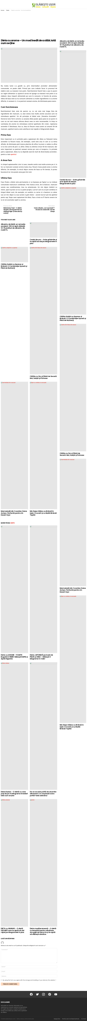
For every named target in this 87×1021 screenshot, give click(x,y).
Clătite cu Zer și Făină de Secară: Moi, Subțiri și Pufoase (43, 377)
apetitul (13, 154)
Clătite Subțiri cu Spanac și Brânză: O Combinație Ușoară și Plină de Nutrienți (14, 266)
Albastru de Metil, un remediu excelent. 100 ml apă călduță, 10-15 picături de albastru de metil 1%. (13, 227)
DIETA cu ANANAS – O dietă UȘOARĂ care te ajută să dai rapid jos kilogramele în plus (12, 930)
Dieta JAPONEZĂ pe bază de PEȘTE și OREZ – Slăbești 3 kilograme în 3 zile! (41, 657)
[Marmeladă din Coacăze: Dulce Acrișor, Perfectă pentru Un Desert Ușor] (14, 445)
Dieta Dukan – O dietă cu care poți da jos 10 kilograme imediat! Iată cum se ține (14, 794)
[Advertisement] (43, 24)
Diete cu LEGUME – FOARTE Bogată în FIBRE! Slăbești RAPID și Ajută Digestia (14, 657)
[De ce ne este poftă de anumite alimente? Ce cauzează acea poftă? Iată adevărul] (43, 726)
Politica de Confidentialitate (70, 1019)
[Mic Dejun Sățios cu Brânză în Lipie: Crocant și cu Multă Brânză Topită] (43, 445)
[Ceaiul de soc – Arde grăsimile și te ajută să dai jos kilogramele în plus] (43, 230)
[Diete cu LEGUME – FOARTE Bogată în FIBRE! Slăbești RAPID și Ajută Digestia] (14, 589)
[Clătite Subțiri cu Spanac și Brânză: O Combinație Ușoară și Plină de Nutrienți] (14, 254)
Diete (13, 523)
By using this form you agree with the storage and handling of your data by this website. (29, 980)
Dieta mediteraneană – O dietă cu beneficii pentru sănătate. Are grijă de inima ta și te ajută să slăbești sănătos (43, 931)
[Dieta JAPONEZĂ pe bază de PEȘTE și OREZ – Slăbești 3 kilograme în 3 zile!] (43, 589)
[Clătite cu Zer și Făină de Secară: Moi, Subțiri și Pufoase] (43, 310)
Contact (83, 1019)
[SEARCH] (85, 4)
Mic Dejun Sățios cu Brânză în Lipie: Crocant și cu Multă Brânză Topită (43, 513)
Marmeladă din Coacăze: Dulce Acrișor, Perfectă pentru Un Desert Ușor (14, 513)
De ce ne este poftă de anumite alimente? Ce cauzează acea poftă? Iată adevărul (43, 794)
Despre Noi (57, 1019)
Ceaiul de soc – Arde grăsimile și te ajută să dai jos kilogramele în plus (43, 241)
